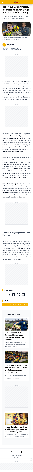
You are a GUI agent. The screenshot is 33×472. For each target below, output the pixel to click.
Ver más (16, 441)
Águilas (5, 304)
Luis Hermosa (10, 44)
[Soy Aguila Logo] (16, 2)
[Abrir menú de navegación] (2, 2)
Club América (12, 304)
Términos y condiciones (16, 455)
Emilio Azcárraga (22, 304)
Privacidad (16, 457)
